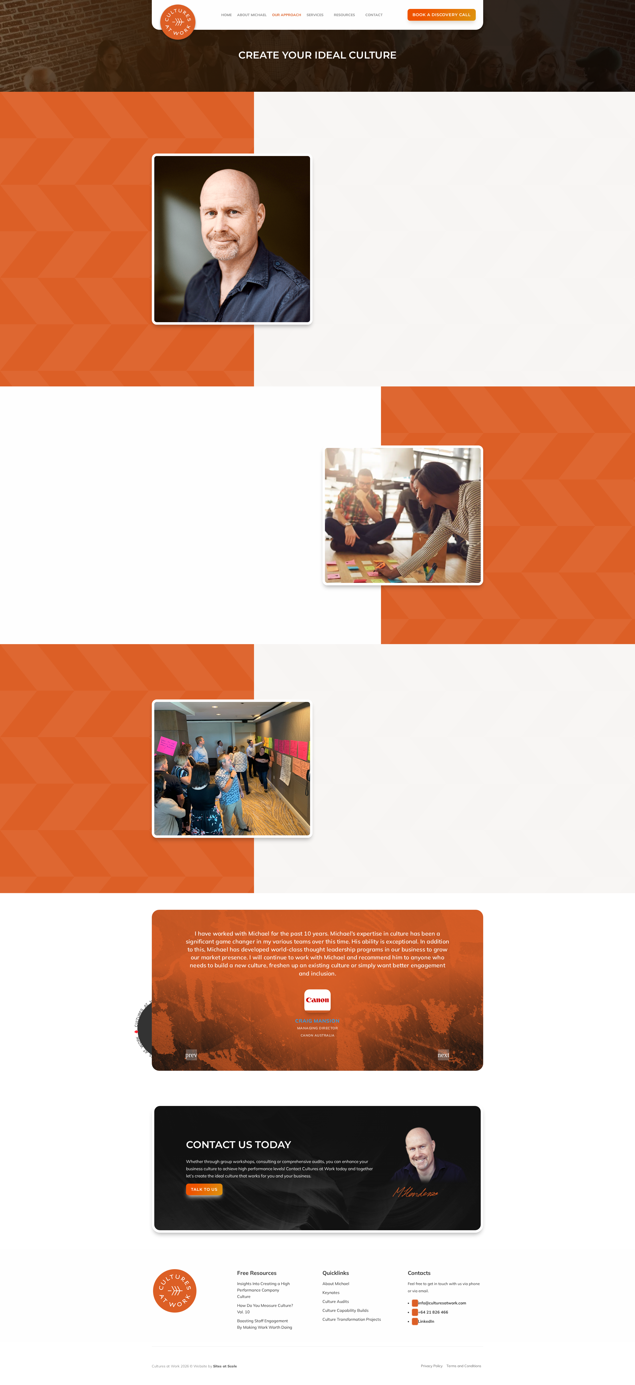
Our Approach (286, 15)
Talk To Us (204, 1189)
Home (226, 15)
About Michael (252, 15)
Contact (374, 15)
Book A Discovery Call (442, 14)
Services (315, 15)
